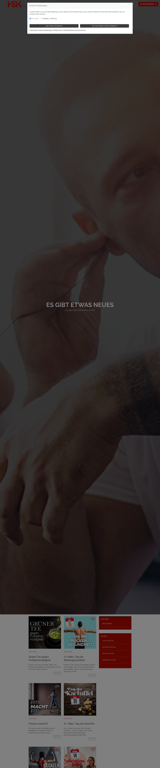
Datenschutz (73, 30)
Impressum (82, 30)
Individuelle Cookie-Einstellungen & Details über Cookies (49, 30)
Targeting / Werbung (49, 18)
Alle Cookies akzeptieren (54, 26)
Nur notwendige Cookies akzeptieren (104, 26)
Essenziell (35, 18)
